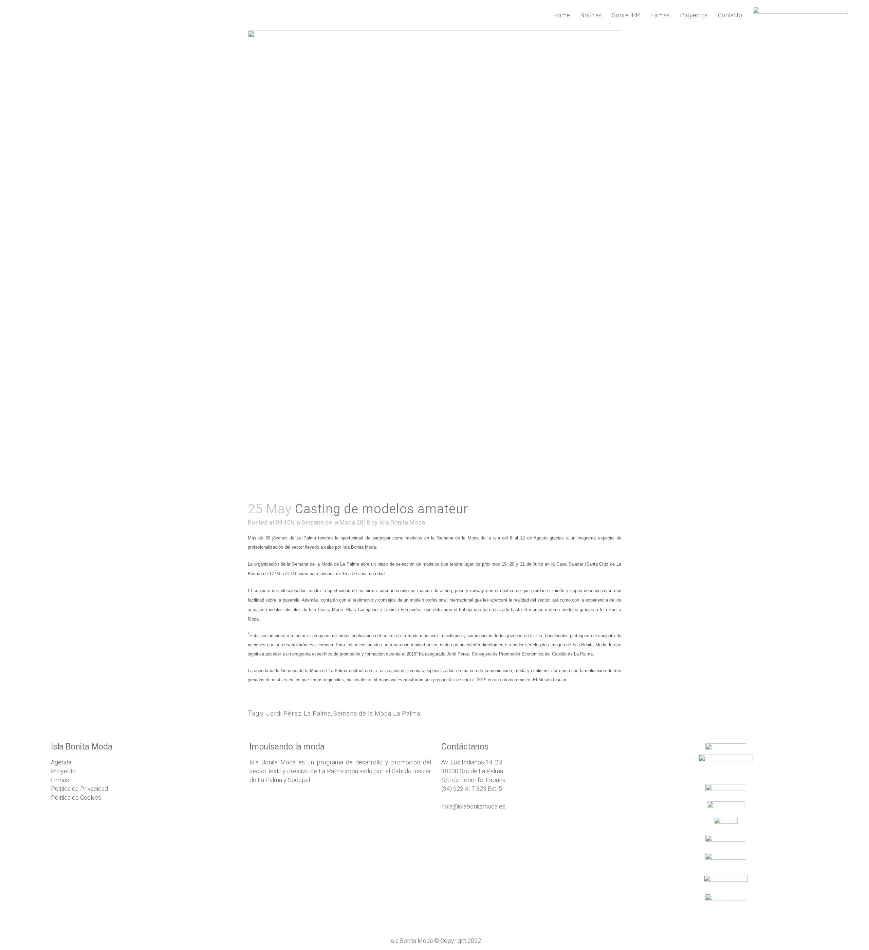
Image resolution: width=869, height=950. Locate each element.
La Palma (317, 713)
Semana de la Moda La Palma (376, 713)
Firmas (60, 780)
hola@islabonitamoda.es (473, 806)
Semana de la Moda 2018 (335, 522)
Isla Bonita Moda (402, 522)
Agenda (61, 762)
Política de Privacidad (79, 789)
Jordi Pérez (283, 713)
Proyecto (63, 771)
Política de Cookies (76, 797)
